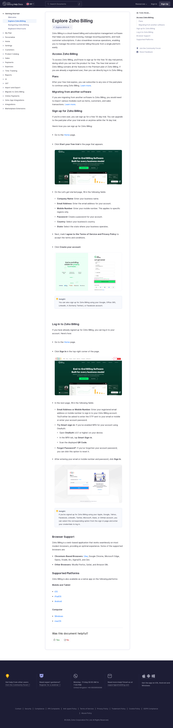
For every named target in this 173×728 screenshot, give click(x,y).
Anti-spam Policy (70, 709)
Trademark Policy (119, 709)
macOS (58, 621)
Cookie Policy (134, 709)
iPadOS (58, 596)
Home (67, 135)
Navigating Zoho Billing (18, 25)
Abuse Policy (86, 713)
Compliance (39, 709)
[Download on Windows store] (153, 677)
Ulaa (86, 556)
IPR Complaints (54, 709)
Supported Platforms (145, 39)
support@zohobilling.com (118, 685)
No (67, 640)
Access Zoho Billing (145, 18)
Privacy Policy (102, 709)
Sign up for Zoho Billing (146, 28)
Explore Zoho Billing (17, 21)
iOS (56, 591)
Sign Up (164, 4)
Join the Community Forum (150, 48)
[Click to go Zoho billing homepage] (8, 4)
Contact (18, 709)
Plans (141, 21)
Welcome (12, 17)
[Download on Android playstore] (144, 677)
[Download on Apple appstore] (149, 677)
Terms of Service (87, 709)
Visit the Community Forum (17, 685)
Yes (58, 640)
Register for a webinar (49, 685)
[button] (29, 4)
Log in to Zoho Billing (145, 32)
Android (58, 601)
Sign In (154, 4)
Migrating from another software (152, 25)
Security (28, 709)
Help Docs (18, 4)
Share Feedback (146, 52)
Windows (59, 616)
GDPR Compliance (150, 709)
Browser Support (143, 36)
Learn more (85, 85)
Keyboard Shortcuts (17, 28)
